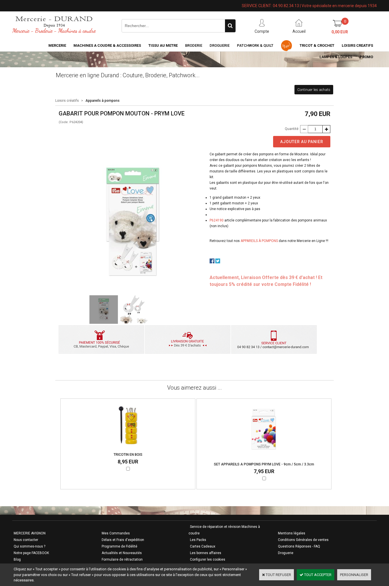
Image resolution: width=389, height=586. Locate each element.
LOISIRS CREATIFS (357, 45)
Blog (17, 559)
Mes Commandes (116, 533)
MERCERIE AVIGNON (30, 533)
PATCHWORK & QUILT (255, 45)
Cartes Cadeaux (202, 546)
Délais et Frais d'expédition (123, 540)
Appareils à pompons (102, 101)
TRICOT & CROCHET (317, 45)
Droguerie (220, 45)
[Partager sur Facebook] (212, 262)
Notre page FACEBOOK (31, 553)
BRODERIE (193, 45)
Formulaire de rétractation (122, 559)
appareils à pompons (259, 241)
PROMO (366, 57)
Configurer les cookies (207, 559)
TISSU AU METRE (163, 45)
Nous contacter (26, 540)
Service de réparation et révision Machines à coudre (224, 530)
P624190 (217, 220)
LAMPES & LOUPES (336, 57)
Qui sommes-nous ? (29, 546)
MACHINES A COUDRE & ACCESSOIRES (107, 45)
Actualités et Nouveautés (122, 553)
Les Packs (198, 540)
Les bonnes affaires (205, 553)
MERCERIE (57, 45)
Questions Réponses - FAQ (299, 546)
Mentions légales (291, 533)
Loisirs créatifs (67, 101)
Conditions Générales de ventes (303, 540)
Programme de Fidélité (119, 546)
